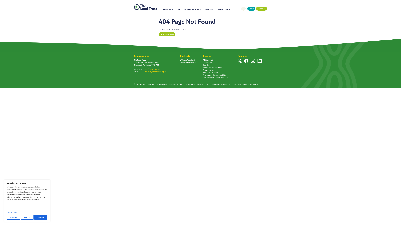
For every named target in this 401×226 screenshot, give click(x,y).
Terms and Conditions (210, 72)
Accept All (41, 217)
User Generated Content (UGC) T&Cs (216, 77)
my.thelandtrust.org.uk (188, 62)
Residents (209, 9)
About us (167, 9)
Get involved (222, 9)
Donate (251, 9)
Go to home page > (167, 34)
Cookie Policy (12, 212)
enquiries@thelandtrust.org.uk (155, 72)
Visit (178, 9)
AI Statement (208, 60)
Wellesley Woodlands (187, 60)
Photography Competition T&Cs (214, 75)
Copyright (206, 65)
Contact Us (262, 9)
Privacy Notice (208, 70)
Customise (13, 217)
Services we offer (191, 9)
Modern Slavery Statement (212, 67)
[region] (27, 201)
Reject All (27, 217)
